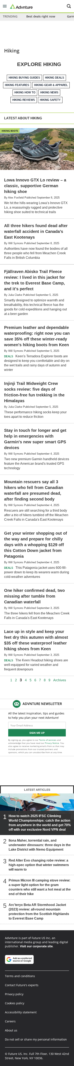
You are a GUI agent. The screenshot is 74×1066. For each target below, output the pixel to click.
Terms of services (48, 740)
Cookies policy (14, 1003)
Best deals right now (40, 16)
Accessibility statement (21, 1012)
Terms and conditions (20, 976)
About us (11, 1030)
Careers (10, 1021)
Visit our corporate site (36, 946)
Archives (59, 680)
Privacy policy (14, 994)
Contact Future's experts (21, 985)
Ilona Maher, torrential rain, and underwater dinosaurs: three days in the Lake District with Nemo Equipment (40, 845)
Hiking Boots (10, 130)
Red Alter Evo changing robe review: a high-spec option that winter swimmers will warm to (39, 865)
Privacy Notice (52, 743)
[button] (5, 6)
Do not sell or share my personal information (36, 1039)
